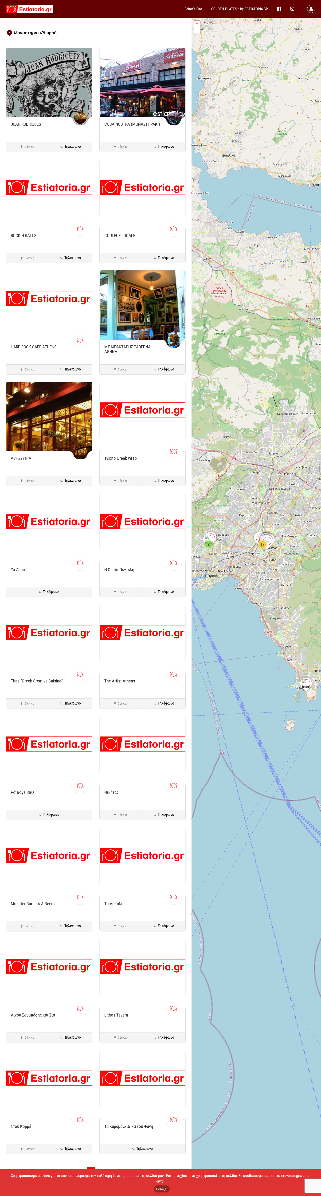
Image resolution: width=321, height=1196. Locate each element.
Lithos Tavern (116, 1015)
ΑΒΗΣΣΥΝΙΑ (21, 458)
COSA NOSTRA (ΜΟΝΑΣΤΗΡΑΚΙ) (132, 124)
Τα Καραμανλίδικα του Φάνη (128, 1126)
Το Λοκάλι (113, 903)
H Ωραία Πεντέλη (119, 569)
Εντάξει (162, 1189)
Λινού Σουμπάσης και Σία (33, 1015)
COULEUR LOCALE (119, 235)
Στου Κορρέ (21, 1126)
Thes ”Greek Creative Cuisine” (37, 681)
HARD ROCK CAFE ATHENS (34, 347)
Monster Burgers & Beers (33, 903)
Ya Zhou (18, 569)
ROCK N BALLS (23, 235)
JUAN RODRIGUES (26, 124)
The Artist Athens (119, 681)
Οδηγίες (29, 146)
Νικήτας (111, 792)
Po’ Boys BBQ (22, 792)
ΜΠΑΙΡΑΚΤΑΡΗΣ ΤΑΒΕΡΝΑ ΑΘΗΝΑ (127, 349)
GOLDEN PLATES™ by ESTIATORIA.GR (239, 9)
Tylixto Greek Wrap (120, 458)
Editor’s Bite (193, 9)
